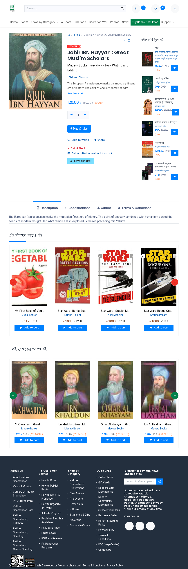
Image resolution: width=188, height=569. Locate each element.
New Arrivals (77, 493)
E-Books (74, 509)
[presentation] (13, 282)
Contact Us (104, 549)
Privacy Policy (106, 529)
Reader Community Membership (105, 501)
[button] (174, 68)
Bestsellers (76, 504)
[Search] (122, 9)
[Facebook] (129, 526)
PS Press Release (51, 538)
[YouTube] (139, 526)
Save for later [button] (82, 161)
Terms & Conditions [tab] (136, 208)
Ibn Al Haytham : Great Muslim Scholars (158, 424)
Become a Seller (107, 515)
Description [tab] (49, 208)
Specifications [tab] (79, 208)
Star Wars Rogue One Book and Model (158, 311)
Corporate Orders (80, 525)
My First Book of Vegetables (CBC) (29, 311)
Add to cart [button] (31, 327)
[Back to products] (129, 41)
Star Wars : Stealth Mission (115, 311)
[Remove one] (71, 115)
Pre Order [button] (80, 129)
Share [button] (101, 140)
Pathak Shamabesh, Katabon (20, 519)
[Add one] (85, 115)
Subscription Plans (109, 510)
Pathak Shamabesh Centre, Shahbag (22, 545)
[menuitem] (14, 22)
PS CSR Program (23, 500)
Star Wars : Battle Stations (72, 311)
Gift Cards (104, 482)
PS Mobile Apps (50, 527)
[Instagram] (150, 526)
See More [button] (74, 93)
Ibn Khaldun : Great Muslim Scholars (72, 424)
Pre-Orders (76, 498)
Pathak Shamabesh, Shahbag (20, 532)
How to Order (49, 480)
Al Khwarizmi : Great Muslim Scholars (29, 424)
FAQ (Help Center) (108, 544)
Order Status (105, 477)
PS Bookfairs (49, 533)
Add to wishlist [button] (81, 140)
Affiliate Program (51, 513)
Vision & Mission (22, 486)
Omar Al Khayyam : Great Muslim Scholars (115, 424)
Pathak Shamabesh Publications (77, 484)
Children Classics (78, 77)
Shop (77, 34)
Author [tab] (105, 208)
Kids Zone (75, 520)
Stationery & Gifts (80, 514)
